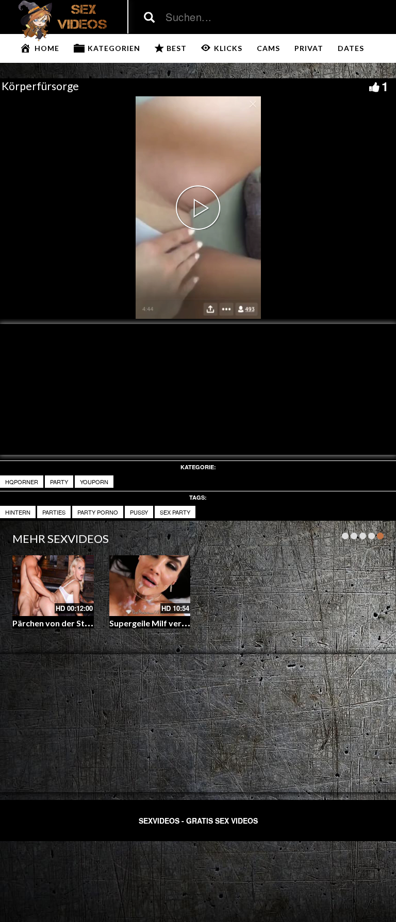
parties (53, 512)
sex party (175, 512)
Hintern (17, 512)
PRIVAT (308, 48)
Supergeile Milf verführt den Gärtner (179, 623)
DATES (351, 48)
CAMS (268, 48)
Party (59, 481)
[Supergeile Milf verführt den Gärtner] (150, 585)
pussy (139, 512)
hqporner (21, 481)
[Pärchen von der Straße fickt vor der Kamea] (53, 585)
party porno (97, 512)
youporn (94, 481)
